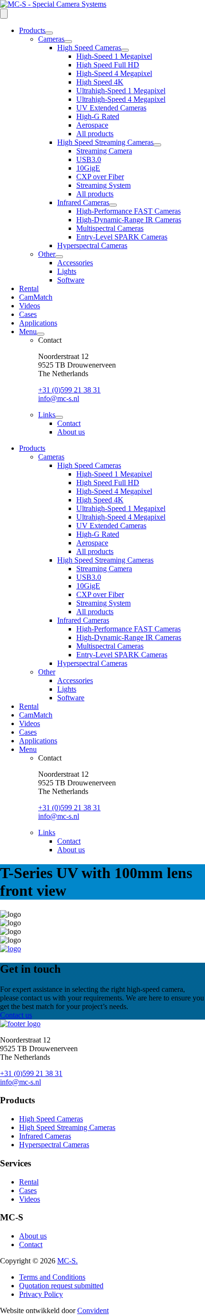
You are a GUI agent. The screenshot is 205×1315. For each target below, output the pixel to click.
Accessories (75, 263)
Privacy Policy (41, 1294)
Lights (66, 271)
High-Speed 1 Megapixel (114, 56)
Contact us (16, 1015)
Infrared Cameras (83, 202)
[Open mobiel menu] (4, 14)
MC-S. (67, 1261)
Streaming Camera (104, 151)
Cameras (51, 39)
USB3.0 (88, 159)
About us (71, 432)
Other (46, 254)
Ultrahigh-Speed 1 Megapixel (120, 91)
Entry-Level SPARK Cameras (121, 237)
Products (32, 30)
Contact (69, 423)
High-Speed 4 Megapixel (114, 73)
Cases (28, 314)
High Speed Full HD (107, 65)
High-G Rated (97, 116)
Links (46, 415)
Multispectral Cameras (110, 228)
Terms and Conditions (52, 1277)
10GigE (88, 168)
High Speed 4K (99, 82)
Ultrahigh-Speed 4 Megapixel (120, 99)
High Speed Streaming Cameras (105, 142)
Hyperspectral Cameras (92, 245)
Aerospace (92, 125)
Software (70, 280)
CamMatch (35, 297)
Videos (29, 306)
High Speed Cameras (89, 47)
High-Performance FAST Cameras (128, 211)
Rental (29, 288)
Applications (38, 323)
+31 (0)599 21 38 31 (69, 390)
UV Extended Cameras (111, 108)
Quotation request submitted (61, 1286)
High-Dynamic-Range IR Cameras (128, 220)
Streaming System (103, 185)
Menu (28, 331)
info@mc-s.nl (58, 398)
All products (94, 134)
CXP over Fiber (100, 177)
